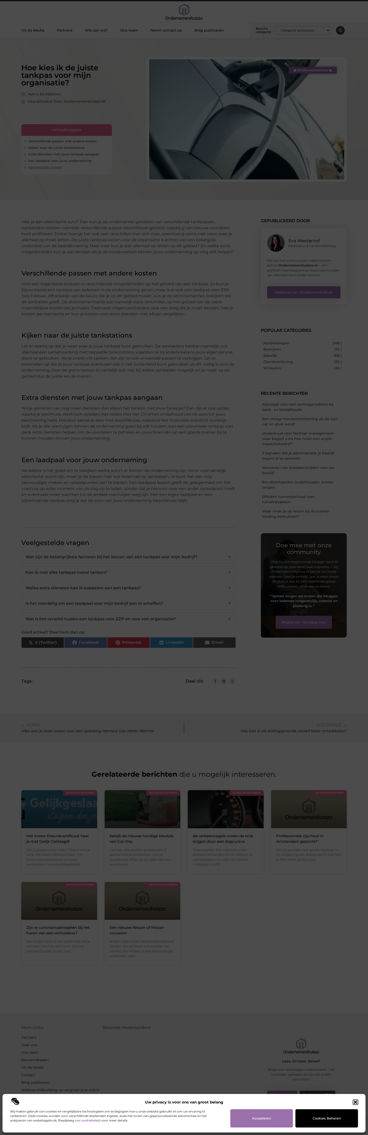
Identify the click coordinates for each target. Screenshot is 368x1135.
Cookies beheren (327, 1118)
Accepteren (261, 1118)
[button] (355, 1102)
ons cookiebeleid (87, 1120)
